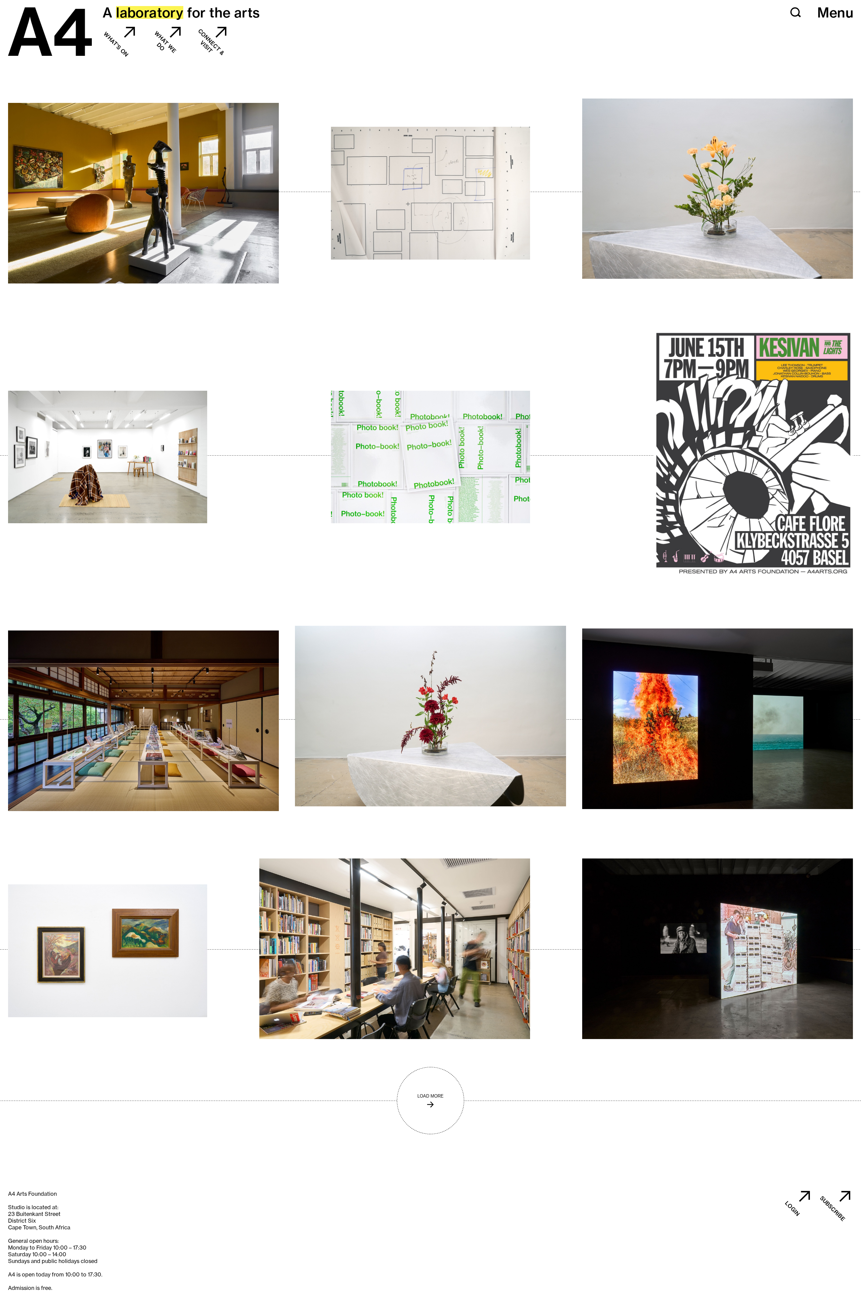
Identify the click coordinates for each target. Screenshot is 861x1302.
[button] (795, 12)
